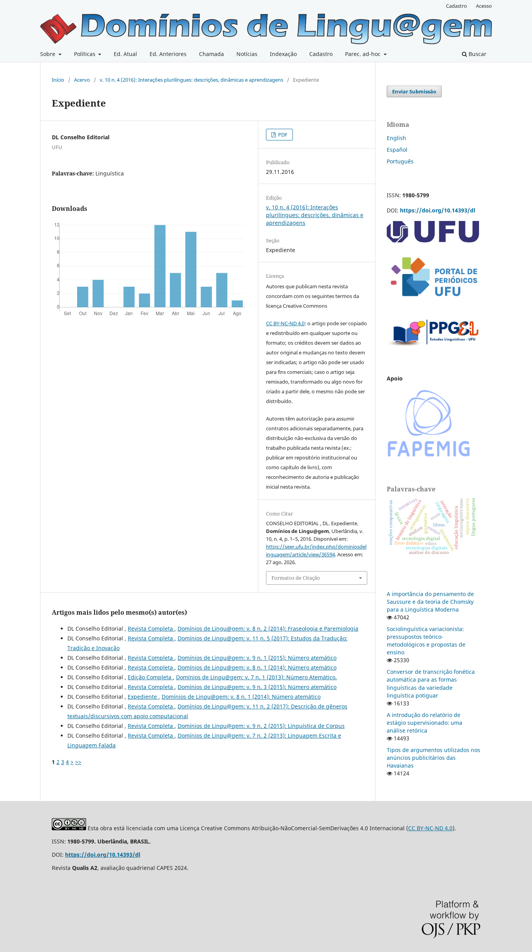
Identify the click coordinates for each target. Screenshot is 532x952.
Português (400, 161)
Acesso (484, 5)
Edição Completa (150, 677)
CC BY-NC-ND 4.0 (285, 323)
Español (397, 149)
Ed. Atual (125, 54)
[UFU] (433, 240)
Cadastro (321, 54)
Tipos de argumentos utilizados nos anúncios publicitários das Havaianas (433, 757)
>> (78, 762)
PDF (282, 134)
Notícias (246, 54)
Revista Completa (151, 628)
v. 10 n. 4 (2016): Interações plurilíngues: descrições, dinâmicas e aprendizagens (191, 79)
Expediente (143, 696)
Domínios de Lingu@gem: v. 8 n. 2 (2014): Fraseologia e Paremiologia (268, 628)
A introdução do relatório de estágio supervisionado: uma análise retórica (424, 722)
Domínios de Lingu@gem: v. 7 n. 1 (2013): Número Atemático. (256, 677)
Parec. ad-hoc (363, 54)
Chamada (211, 54)
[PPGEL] (433, 348)
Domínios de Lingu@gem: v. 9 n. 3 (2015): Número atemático (257, 687)
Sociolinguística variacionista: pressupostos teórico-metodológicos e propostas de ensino (426, 640)
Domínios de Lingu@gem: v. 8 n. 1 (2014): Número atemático (257, 667)
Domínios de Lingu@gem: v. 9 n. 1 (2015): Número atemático (257, 657)
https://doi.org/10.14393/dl (437, 210)
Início (58, 79)
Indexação (283, 54)
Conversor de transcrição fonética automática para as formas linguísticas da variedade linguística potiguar (431, 683)
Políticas (85, 54)
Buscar (476, 54)
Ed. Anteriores (168, 54)
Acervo (82, 79)
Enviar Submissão (414, 91)
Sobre (48, 54)
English (396, 138)
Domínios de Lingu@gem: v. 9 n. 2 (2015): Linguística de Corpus (261, 725)
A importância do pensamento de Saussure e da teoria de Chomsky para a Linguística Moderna (430, 601)
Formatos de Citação (295, 577)
